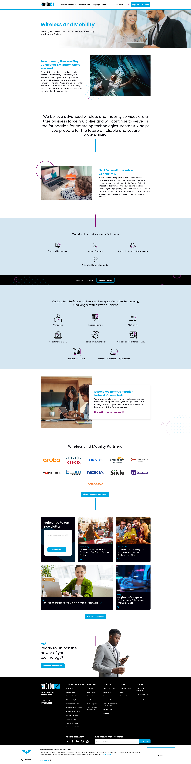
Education (90, 688)
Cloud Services (71, 692)
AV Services (69, 688)
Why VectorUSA (83, 5)
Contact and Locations (140, 689)
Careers (106, 713)
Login (127, 5)
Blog (121, 692)
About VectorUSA (109, 688)
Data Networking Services (74, 708)
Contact (118, 5)
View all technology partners (94, 494)
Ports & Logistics (92, 704)
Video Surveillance (72, 723)
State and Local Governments (92, 709)
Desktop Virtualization (73, 711)
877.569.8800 (46, 703)
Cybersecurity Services (73, 700)
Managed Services (72, 715)
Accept (160, 750)
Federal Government (93, 696)
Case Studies (124, 696)
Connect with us (105, 280)
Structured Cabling (72, 719)
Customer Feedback (143, 700)
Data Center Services (72, 704)
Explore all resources (95, 617)
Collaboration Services (73, 696)
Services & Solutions (67, 5)
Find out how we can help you (107, 412)
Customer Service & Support (142, 695)
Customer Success (109, 700)
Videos (122, 700)
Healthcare (90, 700)
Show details (44, 760)
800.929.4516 (46, 695)
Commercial (91, 692)
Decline (160, 756)
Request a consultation (140, 5)
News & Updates (108, 709)
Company (95, 5)
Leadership (107, 692)
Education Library (125, 688)
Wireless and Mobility (72, 727)
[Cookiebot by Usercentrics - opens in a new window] (26, 760)
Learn (104, 5)
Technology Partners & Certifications (110, 705)
